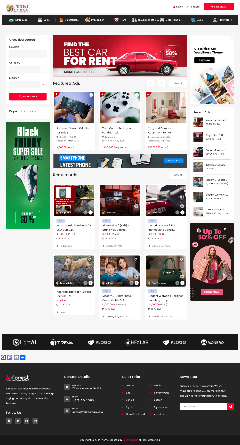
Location (14, 78)
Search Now (30, 96)
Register (195, 6)
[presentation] (150, 83)
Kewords (14, 46)
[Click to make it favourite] (91, 95)
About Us (159, 414)
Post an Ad (220, 6)
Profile (157, 385)
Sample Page (161, 392)
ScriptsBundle (130, 440)
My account (161, 407)
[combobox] (28, 69)
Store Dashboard (135, 414)
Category (14, 62)
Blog (128, 392)
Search (158, 400)
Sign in (180, 6)
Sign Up (130, 400)
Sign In (129, 407)
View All (178, 83)
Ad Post (130, 385)
